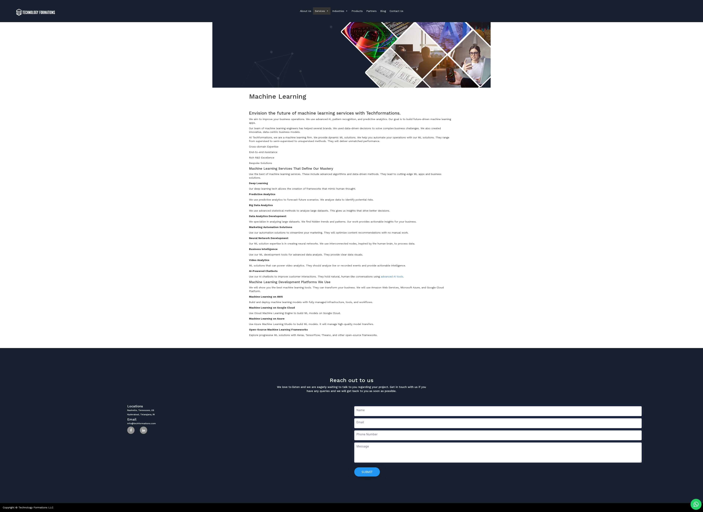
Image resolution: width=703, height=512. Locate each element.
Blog (383, 11)
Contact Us (396, 11)
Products (357, 11)
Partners (371, 11)
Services (320, 11)
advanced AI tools (392, 276)
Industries (338, 11)
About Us (305, 11)
